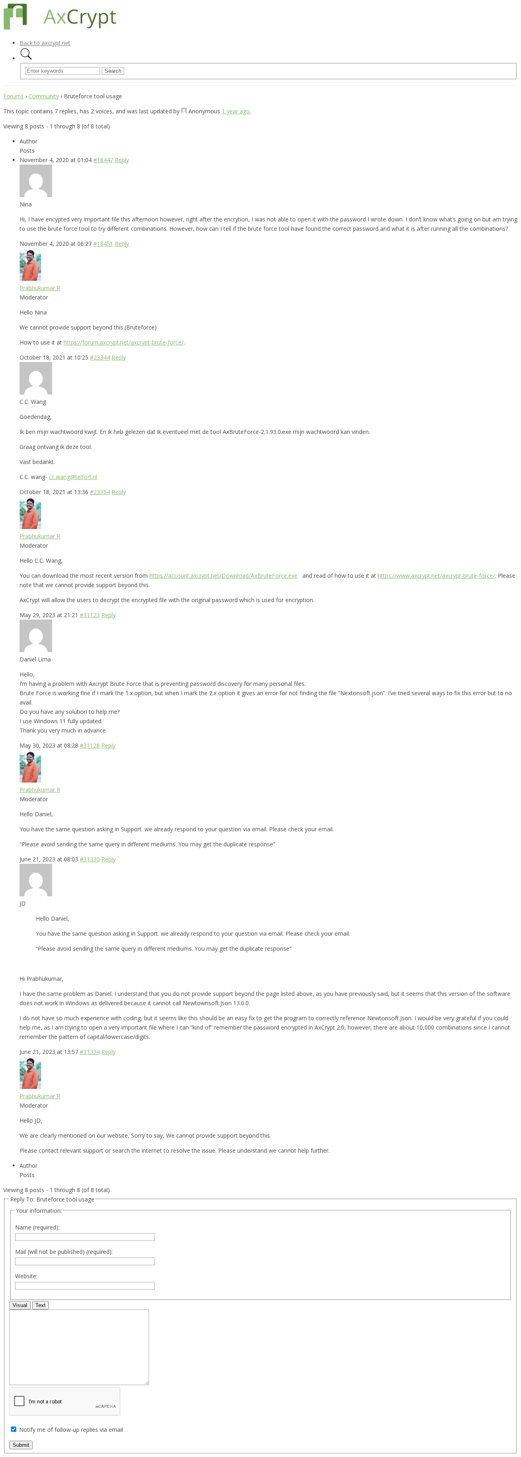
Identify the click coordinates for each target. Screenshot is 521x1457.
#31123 (90, 615)
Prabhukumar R (40, 288)
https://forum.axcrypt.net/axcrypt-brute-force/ (123, 342)
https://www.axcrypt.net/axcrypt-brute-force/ (436, 575)
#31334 (90, 1052)
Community (43, 96)
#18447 (103, 160)
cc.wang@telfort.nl (73, 477)
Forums (13, 96)
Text (40, 1305)
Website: (26, 1276)
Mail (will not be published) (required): (64, 1251)
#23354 (100, 492)
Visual (20, 1305)
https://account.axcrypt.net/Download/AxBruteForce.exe (223, 575)
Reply (122, 160)
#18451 (103, 243)
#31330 (90, 859)
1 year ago (236, 111)
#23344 (100, 357)
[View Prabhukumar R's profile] (30, 278)
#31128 (90, 745)
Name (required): (37, 1227)
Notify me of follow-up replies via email (71, 1429)
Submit (21, 1445)
